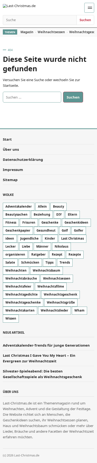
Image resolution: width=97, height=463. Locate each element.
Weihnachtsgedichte (21, 294)
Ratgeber (38, 254)
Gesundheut (46, 230)
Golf (65, 230)
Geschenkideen (76, 222)
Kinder (50, 238)
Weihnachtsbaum (46, 270)
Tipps (49, 262)
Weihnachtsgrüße (61, 302)
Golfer (78, 230)
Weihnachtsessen (51, 32)
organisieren (15, 254)
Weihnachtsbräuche (21, 278)
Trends (65, 262)
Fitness (10, 222)
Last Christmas (72, 238)
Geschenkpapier (17, 230)
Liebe (26, 246)
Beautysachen (16, 214)
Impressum (13, 169)
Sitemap (10, 179)
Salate (10, 262)
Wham (79, 310)
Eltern (72, 214)
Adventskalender (18, 206)
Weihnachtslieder (54, 310)
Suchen (85, 20)
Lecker (10, 246)
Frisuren (28, 222)
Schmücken (30, 262)
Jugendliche (29, 238)
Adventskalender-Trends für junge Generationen (46, 345)
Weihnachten (16, 270)
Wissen (10, 318)
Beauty (58, 206)
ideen (9, 238)
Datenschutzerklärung (23, 159)
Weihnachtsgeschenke (23, 302)
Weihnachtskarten (20, 310)
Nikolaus (61, 246)
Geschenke (49, 222)
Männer (42, 246)
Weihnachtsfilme (50, 286)
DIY (59, 214)
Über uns (11, 149)
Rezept (57, 254)
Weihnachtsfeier (18, 286)
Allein (42, 206)
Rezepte (75, 254)
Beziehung (42, 214)
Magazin (26, 32)
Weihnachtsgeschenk (60, 294)
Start (7, 139)
